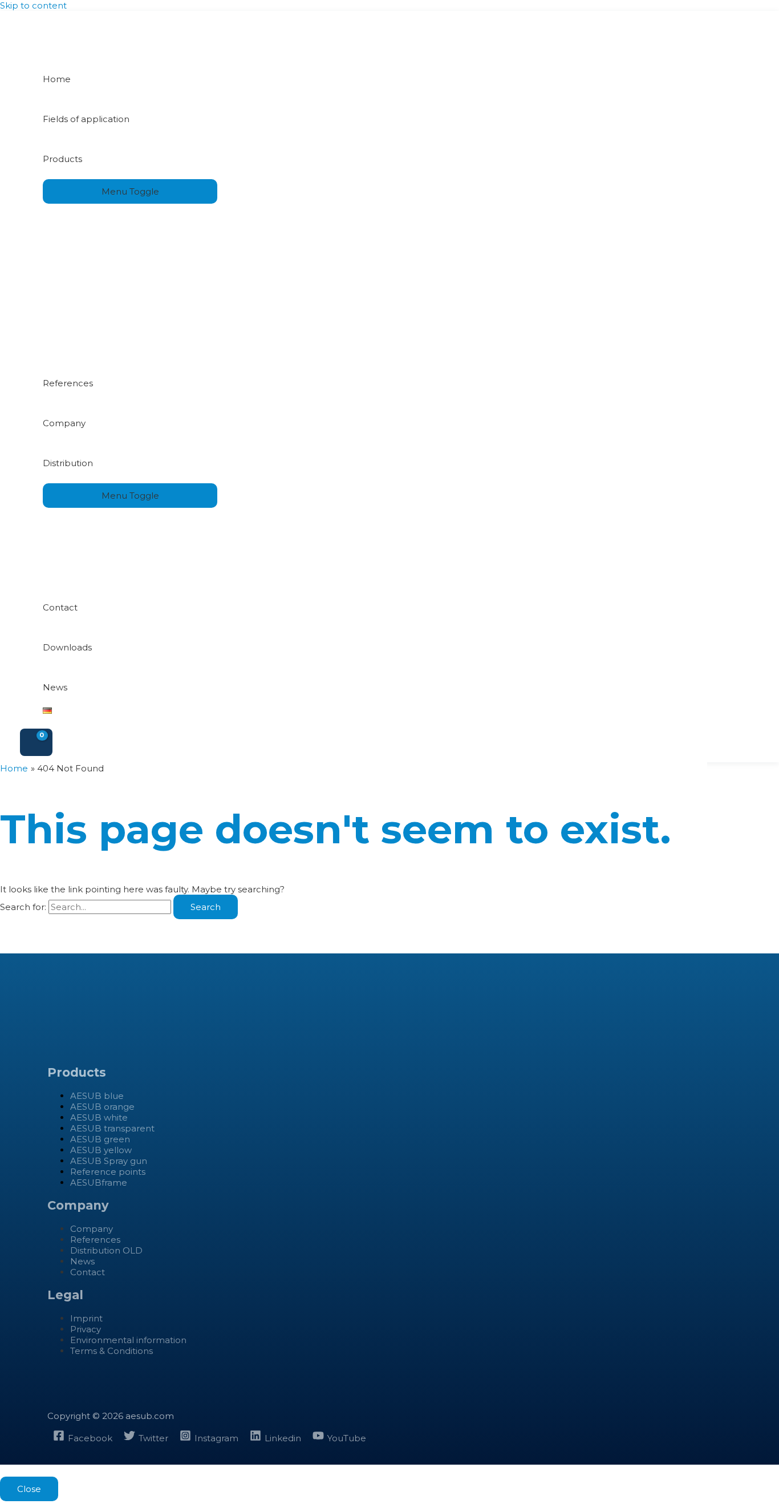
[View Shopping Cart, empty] (36, 742)
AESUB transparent (112, 1128)
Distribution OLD (106, 1250)
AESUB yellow (101, 1150)
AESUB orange (102, 1106)
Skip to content (33, 5)
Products (62, 158)
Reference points (107, 1171)
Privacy (85, 1329)
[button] (3, 1506)
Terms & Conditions (111, 1350)
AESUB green (100, 1139)
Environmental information (128, 1340)
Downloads (67, 647)
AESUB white (99, 1117)
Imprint (86, 1318)
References (68, 383)
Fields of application (86, 119)
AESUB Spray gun (108, 1160)
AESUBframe (98, 1182)
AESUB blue (97, 1095)
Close (29, 1488)
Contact (60, 607)
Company (64, 423)
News (55, 687)
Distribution (68, 463)
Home (57, 79)
